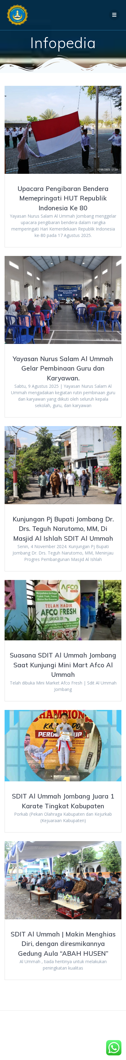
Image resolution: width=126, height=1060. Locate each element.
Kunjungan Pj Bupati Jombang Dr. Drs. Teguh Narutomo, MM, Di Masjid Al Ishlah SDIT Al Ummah (63, 528)
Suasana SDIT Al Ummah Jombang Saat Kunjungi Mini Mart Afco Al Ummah (63, 664)
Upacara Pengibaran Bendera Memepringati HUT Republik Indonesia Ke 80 (63, 198)
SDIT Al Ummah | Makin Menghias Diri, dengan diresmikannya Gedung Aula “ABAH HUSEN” (63, 943)
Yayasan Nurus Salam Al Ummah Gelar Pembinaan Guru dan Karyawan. (63, 368)
